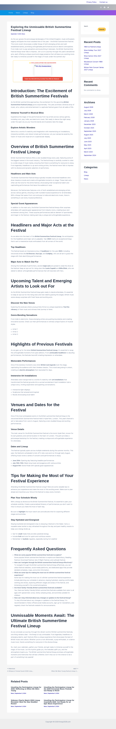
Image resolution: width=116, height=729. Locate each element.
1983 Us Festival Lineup (92, 47)
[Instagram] (101, 7)
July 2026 (87, 110)
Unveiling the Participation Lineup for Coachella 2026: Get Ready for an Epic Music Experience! (59, 702)
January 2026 (89, 121)
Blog (32, 13)
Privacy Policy (91, 2)
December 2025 (90, 124)
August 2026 (88, 107)
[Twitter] (108, 7)
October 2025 (89, 128)
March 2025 (88, 152)
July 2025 (87, 138)
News (18, 13)
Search (86, 26)
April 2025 (87, 148)
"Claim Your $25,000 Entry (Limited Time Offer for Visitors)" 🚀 (42, 79)
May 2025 (87, 145)
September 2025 (90, 131)
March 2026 (88, 114)
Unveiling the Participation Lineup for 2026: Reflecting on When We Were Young (26, 689)
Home (11, 13)
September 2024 (90, 155)
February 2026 (89, 117)
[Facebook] (104, 7)
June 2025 (88, 141)
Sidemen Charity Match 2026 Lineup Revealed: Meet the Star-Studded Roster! (25, 702)
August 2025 (88, 135)
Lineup (25, 13)
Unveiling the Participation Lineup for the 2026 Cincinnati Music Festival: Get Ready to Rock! (59, 689)
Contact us (103, 2)
